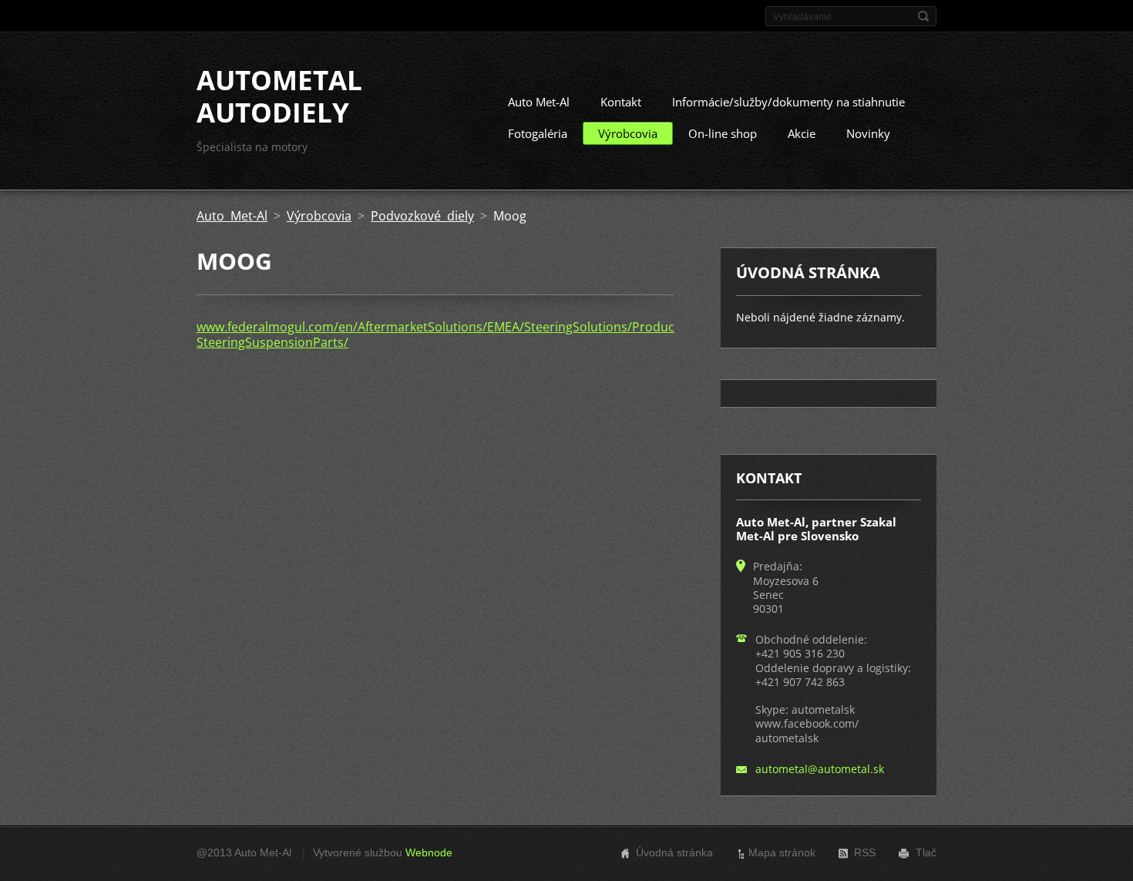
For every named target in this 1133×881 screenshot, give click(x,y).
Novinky (868, 133)
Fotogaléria (537, 133)
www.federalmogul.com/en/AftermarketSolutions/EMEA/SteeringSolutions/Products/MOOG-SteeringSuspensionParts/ (464, 334)
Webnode (428, 852)
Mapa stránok (781, 852)
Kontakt (620, 101)
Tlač (926, 852)
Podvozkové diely (422, 215)
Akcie (801, 133)
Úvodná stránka (674, 852)
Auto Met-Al (539, 101)
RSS (865, 852)
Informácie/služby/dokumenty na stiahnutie (788, 101)
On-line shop (722, 133)
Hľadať (923, 16)
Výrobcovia (627, 133)
